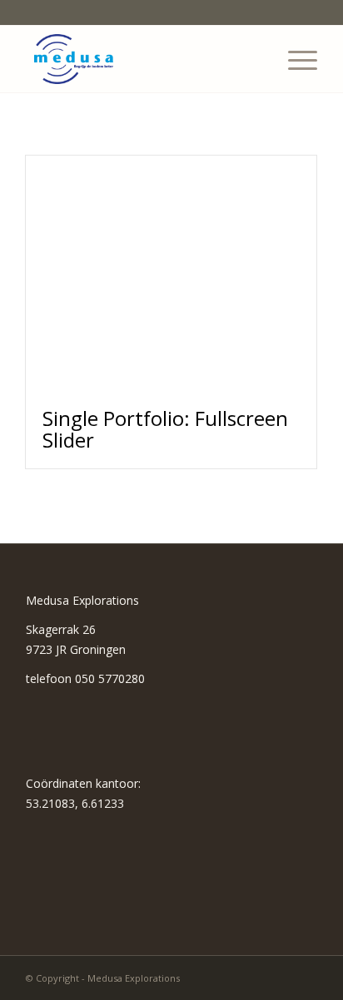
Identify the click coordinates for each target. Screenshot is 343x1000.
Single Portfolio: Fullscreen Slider (165, 428)
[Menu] (294, 59)
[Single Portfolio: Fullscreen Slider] (171, 273)
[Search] (255, 59)
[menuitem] (255, 59)
